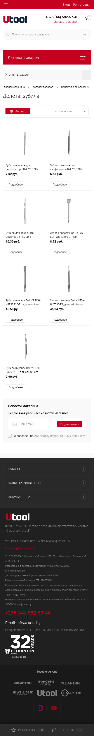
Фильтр (21, 111)
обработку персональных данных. (58, 436)
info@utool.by (28, 623)
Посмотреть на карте (20, 548)
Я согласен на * (49, 436)
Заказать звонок (66, 21)
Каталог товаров (23, 57)
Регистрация (82, 4)
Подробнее (16, 184)
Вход (66, 4)
